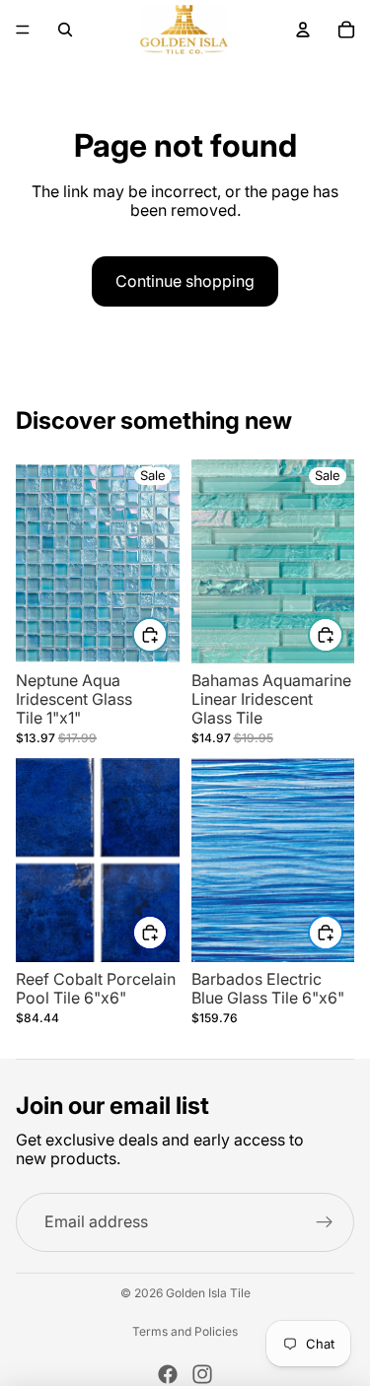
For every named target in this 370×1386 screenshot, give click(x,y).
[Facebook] (168, 1374)
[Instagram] (202, 1374)
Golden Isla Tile (208, 1292)
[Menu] (22, 29)
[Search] (65, 29)
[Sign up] (324, 1222)
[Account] (303, 29)
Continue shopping (185, 281)
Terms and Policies (185, 1332)
